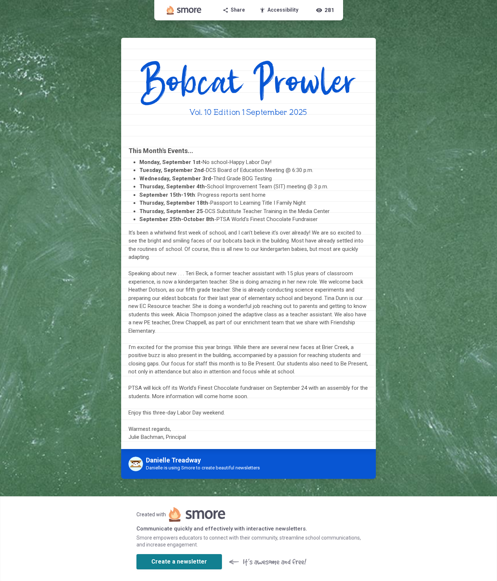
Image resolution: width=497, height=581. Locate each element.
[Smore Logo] (184, 10)
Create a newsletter (179, 561)
